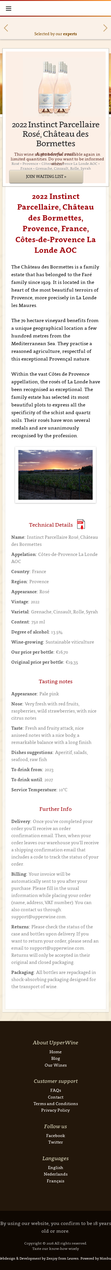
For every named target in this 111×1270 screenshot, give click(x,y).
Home (55, 1051)
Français (55, 1180)
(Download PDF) (81, 524)
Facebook (55, 1135)
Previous (6, 28)
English (55, 1167)
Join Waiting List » (46, 176)
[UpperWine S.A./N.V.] (55, 8)
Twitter (55, 1141)
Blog (55, 1058)
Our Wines (56, 1065)
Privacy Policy (55, 1110)
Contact (55, 1096)
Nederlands (55, 1173)
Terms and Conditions (55, 1103)
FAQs (55, 1090)
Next (105, 28)
